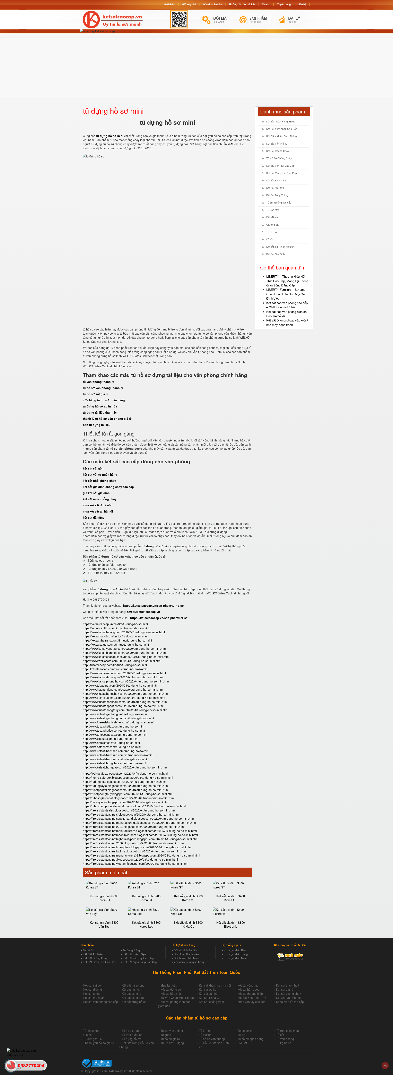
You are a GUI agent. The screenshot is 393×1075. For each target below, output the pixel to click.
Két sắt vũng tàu (248, 985)
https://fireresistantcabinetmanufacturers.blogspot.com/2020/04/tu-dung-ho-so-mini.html (140, 831)
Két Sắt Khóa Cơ (209, 998)
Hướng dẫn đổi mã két (242, 4)
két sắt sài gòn (93, 468)
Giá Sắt (242, 1043)
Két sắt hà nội (131, 989)
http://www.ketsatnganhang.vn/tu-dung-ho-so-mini (115, 714)
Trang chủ (190, 4)
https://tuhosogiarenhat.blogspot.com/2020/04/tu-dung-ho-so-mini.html (128, 798)
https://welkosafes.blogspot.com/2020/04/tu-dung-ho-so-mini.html (125, 773)
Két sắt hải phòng (133, 985)
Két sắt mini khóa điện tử (280, 247)
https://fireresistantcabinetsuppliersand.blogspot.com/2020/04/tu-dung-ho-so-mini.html (138, 818)
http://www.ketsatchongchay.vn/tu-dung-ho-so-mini (115, 763)
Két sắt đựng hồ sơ (134, 1002)
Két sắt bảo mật (170, 993)
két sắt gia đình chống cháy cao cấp (108, 487)
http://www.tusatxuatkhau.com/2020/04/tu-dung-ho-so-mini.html (124, 698)
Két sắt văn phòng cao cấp (100, 1002)
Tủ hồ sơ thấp (131, 1031)
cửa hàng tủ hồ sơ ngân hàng (104, 400)
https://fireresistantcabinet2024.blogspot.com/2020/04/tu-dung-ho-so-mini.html (133, 827)
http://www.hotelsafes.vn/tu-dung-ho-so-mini (111, 743)
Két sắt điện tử (92, 989)
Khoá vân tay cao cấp (251, 1002)
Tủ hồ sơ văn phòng (212, 1039)
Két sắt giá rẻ (284, 989)
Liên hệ (302, 4)
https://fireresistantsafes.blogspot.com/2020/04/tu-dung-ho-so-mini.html (129, 810)
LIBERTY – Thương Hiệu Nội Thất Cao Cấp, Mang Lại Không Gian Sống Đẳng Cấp (287, 280)
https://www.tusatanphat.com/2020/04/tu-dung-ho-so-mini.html (123, 706)
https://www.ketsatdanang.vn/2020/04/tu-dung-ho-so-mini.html (123, 677)
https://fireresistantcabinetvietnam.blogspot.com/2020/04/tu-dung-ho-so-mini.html (135, 863)
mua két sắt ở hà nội (97, 505)
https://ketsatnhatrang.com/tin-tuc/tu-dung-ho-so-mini (117, 640)
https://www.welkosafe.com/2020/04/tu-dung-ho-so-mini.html (122, 661)
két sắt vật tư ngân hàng (100, 474)
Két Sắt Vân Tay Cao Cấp (280, 165)
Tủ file (241, 1035)
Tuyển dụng (284, 4)
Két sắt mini (272, 217)
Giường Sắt (272, 224)
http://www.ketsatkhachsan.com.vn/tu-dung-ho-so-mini (118, 755)
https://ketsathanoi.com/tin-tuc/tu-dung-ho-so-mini (115, 636)
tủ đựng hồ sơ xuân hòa (100, 406)
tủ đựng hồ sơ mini (155, 546)
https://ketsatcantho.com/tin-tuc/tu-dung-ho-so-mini (116, 628)
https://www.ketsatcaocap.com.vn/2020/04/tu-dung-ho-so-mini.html (126, 657)
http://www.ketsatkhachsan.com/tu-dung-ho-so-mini (116, 751)
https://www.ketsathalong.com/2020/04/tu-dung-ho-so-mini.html (124, 632)
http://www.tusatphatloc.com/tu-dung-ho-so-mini (114, 730)
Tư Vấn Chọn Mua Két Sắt (177, 998)
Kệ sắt (269, 239)
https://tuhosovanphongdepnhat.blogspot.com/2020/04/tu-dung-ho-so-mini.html (134, 806)
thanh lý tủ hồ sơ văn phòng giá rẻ (107, 418)
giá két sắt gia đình (96, 493)
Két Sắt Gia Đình (275, 254)
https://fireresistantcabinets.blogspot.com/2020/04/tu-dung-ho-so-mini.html (131, 814)
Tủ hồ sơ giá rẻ (170, 1039)
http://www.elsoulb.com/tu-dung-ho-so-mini (110, 739)
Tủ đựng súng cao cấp (278, 202)
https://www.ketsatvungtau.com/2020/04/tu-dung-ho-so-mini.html (124, 648)
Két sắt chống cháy (288, 993)
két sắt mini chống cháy (99, 499)
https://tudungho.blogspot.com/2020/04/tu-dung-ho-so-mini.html (124, 782)
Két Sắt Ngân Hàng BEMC (281, 121)
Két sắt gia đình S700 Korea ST (146, 898)
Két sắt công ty (131, 993)
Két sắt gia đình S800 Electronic (230, 924)
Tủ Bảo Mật (272, 210)
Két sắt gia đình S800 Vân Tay (104, 924)
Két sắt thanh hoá (287, 985)
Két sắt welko (207, 989)
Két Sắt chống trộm (211, 1002)
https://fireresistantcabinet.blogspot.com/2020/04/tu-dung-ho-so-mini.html (130, 859)
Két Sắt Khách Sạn (276, 180)
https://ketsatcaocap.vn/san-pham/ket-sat (159, 618)
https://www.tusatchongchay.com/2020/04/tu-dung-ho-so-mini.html (125, 693)
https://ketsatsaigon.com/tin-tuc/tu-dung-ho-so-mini (116, 644)
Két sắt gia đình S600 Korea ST (104, 898)
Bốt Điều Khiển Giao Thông (281, 136)
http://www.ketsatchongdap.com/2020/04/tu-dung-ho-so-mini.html (125, 767)
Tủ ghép (165, 1035)
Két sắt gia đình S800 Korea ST (188, 898)
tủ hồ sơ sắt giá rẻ (95, 394)
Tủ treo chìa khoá (287, 1031)
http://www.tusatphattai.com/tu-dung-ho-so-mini (113, 726)
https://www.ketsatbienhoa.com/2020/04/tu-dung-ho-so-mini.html (124, 653)
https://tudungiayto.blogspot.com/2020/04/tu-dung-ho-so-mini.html (125, 786)
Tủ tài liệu (205, 1031)
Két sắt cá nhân (209, 993)
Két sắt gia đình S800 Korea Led (146, 924)
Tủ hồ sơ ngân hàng (250, 1039)
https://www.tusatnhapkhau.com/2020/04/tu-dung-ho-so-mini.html (125, 702)
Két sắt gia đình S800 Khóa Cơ (188, 924)
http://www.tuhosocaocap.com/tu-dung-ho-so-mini (115, 734)
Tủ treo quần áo (132, 1035)
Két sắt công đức (133, 998)
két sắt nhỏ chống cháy (99, 481)
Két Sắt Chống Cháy (277, 151)
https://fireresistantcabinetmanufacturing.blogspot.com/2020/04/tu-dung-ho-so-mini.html (139, 822)
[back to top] (385, 1065)
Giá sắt (88, 1035)
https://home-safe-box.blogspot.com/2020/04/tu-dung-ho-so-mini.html (128, 777)
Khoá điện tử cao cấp (290, 1002)
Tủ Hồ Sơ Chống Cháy (279, 158)
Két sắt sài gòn (93, 985)
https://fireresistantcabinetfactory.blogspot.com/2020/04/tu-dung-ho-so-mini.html (134, 851)
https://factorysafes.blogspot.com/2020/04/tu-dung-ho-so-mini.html (126, 802)
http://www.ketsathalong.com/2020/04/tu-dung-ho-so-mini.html (123, 689)
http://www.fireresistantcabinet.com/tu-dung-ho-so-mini (118, 722)
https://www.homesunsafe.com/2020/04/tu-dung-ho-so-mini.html (124, 673)
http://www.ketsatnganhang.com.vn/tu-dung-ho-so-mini (118, 718)
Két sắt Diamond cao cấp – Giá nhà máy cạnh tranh (287, 322)
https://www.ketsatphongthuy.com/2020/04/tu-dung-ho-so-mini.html (126, 681)
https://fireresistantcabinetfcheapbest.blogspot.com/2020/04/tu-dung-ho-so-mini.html (137, 847)
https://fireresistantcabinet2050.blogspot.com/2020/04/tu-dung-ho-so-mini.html (133, 843)
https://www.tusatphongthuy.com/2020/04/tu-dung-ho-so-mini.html (125, 710)
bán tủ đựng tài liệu (97, 425)
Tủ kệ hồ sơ (283, 1043)
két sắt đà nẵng (94, 517)
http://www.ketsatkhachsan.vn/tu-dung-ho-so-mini (115, 759)
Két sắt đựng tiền (171, 989)
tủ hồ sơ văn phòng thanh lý (103, 388)
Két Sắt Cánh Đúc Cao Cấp (281, 173)
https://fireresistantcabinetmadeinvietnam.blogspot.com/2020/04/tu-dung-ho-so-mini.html (140, 835)
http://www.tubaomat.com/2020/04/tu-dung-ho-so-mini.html (121, 685)
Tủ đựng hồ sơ (131, 1039)
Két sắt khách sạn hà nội (215, 985)
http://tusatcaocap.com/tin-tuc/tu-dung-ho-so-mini (115, 665)
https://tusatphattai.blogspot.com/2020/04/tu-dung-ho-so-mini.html (125, 790)
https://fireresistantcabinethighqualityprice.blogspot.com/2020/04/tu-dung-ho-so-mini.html (140, 839)
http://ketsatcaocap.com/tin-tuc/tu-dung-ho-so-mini (115, 669)
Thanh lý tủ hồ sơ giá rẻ (98, 1043)
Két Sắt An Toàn (275, 188)
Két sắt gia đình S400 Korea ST (230, 898)
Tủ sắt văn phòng (171, 1031)
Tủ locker (205, 1035)
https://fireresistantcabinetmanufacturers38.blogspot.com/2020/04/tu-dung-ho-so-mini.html (141, 855)
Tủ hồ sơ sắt (245, 1031)
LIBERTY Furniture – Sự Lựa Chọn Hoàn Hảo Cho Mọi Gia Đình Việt (285, 293)
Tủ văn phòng (285, 1039)
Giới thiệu (169, 4)
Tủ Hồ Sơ (271, 232)
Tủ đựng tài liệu (93, 1039)
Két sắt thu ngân (94, 998)
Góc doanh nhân (212, 4)
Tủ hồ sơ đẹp (91, 1031)
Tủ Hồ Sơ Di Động (172, 1043)
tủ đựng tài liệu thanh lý (100, 412)
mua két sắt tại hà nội (98, 511)
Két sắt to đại (91, 993)
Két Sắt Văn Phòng (276, 143)
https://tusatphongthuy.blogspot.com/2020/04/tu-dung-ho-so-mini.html (128, 794)
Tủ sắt (280, 1035)
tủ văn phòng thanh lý (98, 382)
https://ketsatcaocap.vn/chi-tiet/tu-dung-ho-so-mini (115, 624)
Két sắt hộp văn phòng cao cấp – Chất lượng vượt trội (287, 305)
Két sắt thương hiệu (250, 993)
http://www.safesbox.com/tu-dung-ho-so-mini (112, 747)
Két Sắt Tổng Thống (277, 195)
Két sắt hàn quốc (248, 989)
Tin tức (266, 4)
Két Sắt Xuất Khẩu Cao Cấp (281, 129)
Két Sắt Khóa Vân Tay (251, 998)
